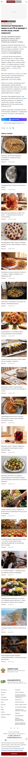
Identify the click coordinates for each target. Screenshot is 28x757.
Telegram (17, 728)
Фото (2, 707)
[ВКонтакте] (4, 128)
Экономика (3, 697)
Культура (3, 704)
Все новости (4, 689)
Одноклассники (14, 728)
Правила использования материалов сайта (19, 719)
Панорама (17, 689)
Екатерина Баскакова (6, 23)
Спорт (2, 702)
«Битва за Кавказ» (19, 692)
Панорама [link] (3, 219)
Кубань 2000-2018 (19, 702)
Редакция (17, 713)
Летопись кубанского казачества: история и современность (20, 696)
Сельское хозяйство (6, 714)
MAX (23, 123)
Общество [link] (3, 161)
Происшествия (4, 699)
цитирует (14, 68)
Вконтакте (11, 728)
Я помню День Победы (20, 707)
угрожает (24, 98)
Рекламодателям (19, 715)
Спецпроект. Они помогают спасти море (20, 710)
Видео (2, 709)
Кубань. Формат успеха (21, 704)
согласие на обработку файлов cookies (12, 750)
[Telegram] (10, 128)
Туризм (2, 712)
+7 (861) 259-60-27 (14, 736)
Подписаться (15, 119)
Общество (4, 21)
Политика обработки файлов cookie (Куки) (20, 723)
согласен (14, 754)
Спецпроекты (18, 699)
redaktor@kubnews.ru (14, 737)
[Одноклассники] (7, 128)
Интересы (3, 717)
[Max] (13, 128)
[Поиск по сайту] (26, 2)
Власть (2, 694)
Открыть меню (2, 2)
